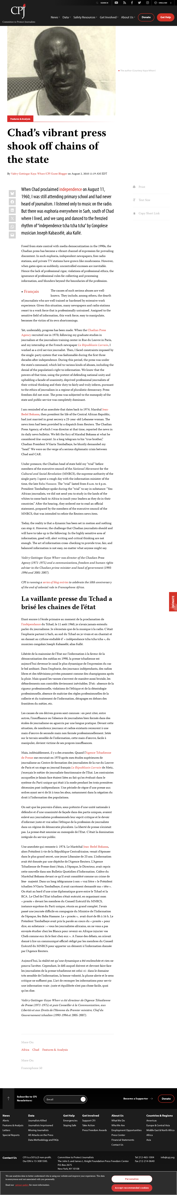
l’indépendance (31, 624)
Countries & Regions (159, 1115)
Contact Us (117, 1144)
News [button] (54, 17)
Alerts (6, 1120)
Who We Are (118, 1125)
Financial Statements (122, 1139)
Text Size (144, 200)
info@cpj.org (167, 1157)
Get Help (165, 17)
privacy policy (22, 1185)
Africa (25, 1050)
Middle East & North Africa (160, 1130)
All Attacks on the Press (40, 1135)
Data (31, 1115)
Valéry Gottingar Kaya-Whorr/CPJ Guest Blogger (39, 174)
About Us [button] (127, 17)
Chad (35, 1050)
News (6, 1115)
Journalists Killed (37, 1120)
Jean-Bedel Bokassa (95, 847)
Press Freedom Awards (94, 1130)
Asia (148, 1139)
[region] (88, 1183)
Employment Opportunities (126, 1130)
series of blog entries (55, 582)
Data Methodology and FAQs (43, 1139)
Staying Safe (69, 1125)
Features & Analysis (20, 118)
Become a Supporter (135, 1098)
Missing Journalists (38, 1130)
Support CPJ (88, 1120)
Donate (146, 17)
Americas (151, 1120)
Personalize (131, 1179)
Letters (6, 1130)
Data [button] (66, 17)
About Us (117, 1115)
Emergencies (70, 1120)
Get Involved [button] (108, 17)
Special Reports (11, 1135)
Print (141, 187)
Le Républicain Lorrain (93, 345)
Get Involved (90, 1115)
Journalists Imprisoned (40, 1125)
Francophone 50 (31, 1068)
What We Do (118, 1120)
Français (31, 291)
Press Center (118, 1135)
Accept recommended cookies (132, 1188)
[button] (170, 3)
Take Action (88, 1125)
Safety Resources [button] (84, 17)
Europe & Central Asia (158, 1125)
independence (70, 189)
